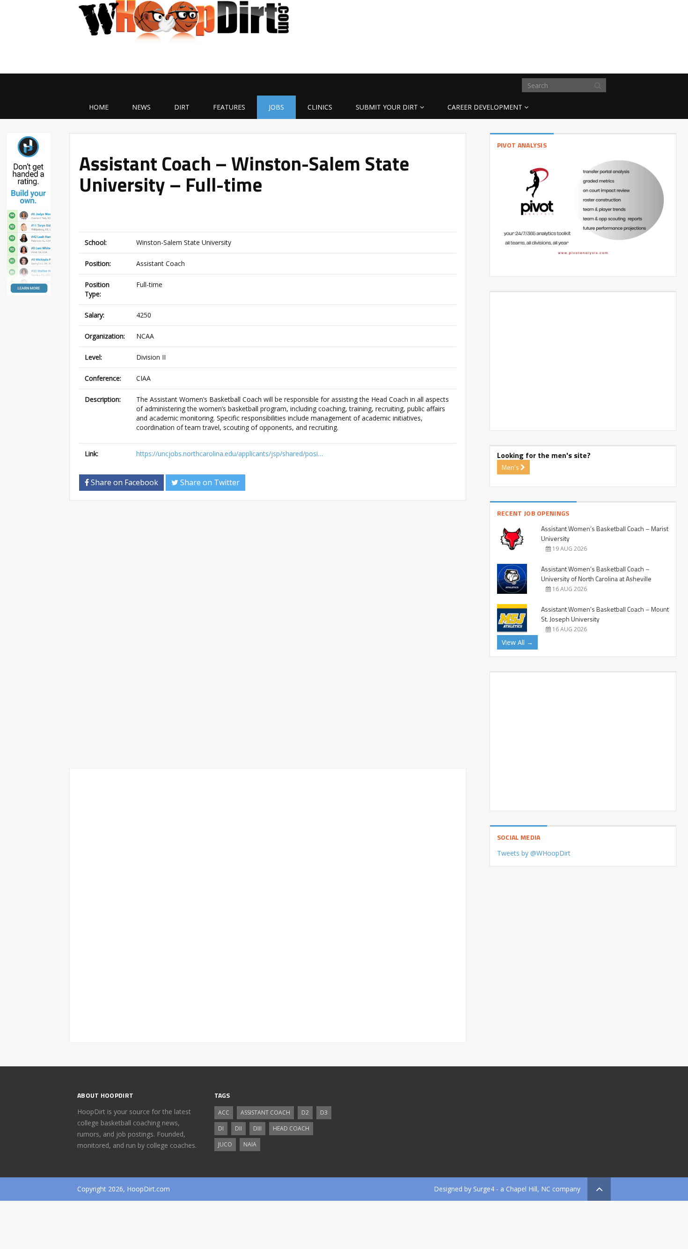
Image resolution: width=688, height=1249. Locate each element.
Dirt (182, 107)
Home (99, 107)
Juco (225, 1144)
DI (221, 1128)
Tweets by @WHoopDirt (534, 853)
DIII (257, 1128)
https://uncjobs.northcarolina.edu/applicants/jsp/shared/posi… (229, 453)
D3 (324, 1112)
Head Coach (291, 1128)
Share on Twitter (209, 482)
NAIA (249, 1144)
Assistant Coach (265, 1112)
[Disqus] (267, 638)
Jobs (276, 107)
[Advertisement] (536, 58)
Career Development (484, 107)
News (141, 107)
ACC (223, 1112)
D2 (305, 1112)
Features (229, 107)
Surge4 (483, 1188)
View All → (517, 642)
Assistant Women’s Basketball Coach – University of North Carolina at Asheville (596, 574)
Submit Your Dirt (387, 107)
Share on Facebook (123, 482)
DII (238, 1128)
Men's (511, 467)
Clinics (319, 107)
